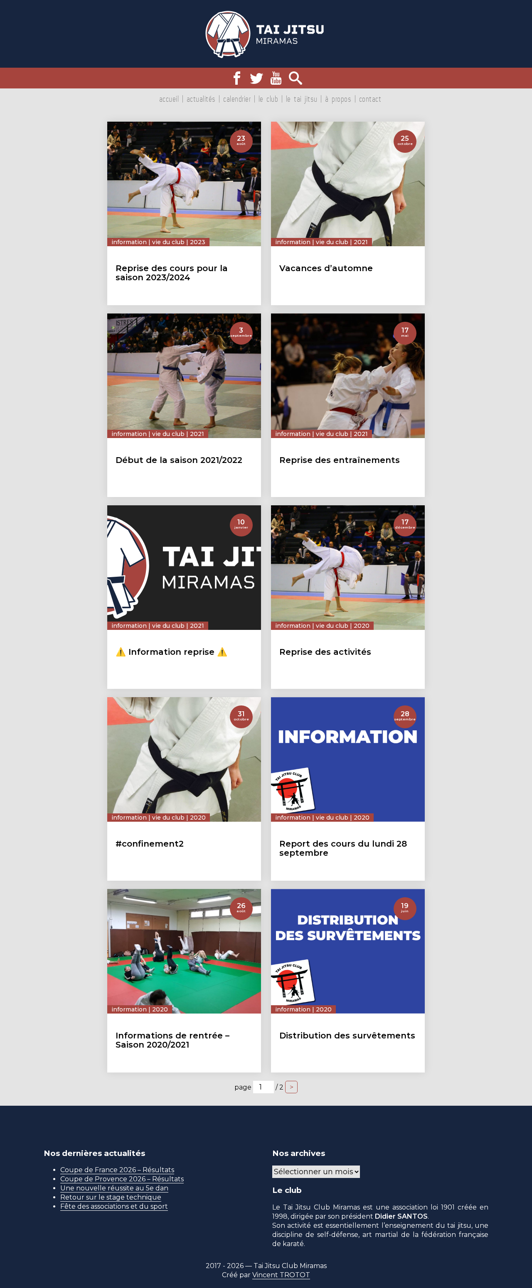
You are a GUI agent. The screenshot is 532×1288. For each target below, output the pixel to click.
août (241, 144)
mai (405, 335)
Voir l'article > (233, 297)
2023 (197, 242)
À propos (338, 98)
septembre (241, 335)
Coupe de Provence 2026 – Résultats (122, 1179)
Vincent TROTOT (281, 1275)
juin (405, 911)
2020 (361, 625)
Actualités (201, 98)
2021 (361, 242)
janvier (241, 527)
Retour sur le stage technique (110, 1197)
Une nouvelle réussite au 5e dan (114, 1188)
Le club (268, 98)
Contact (370, 98)
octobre (405, 144)
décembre (405, 527)
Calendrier (237, 98)
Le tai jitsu (302, 98)
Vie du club (168, 242)
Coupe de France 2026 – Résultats (117, 1170)
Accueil (169, 98)
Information (129, 242)
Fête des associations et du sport (114, 1206)
